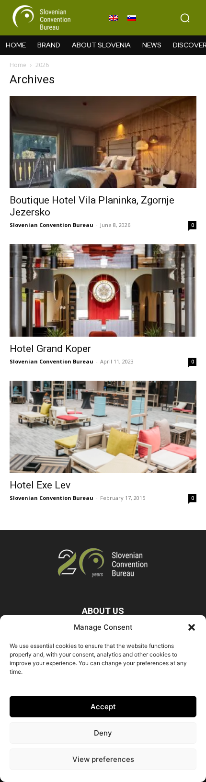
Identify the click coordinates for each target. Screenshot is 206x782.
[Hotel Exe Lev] (103, 427)
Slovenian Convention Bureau (51, 224)
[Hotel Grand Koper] (103, 290)
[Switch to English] (113, 17)
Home (18, 65)
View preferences (103, 759)
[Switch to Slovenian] (132, 17)
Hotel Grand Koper (50, 348)
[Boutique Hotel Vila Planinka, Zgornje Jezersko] (103, 142)
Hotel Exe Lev (40, 485)
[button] (191, 627)
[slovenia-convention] (41, 18)
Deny (103, 732)
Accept (103, 706)
